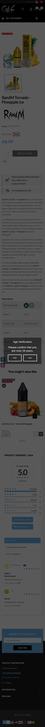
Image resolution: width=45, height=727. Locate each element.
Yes (15, 358)
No (30, 358)
